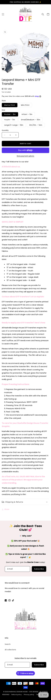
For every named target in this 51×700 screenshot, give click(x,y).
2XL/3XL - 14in (35, 125)
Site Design (33, 692)
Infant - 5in (27, 114)
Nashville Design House (18, 692)
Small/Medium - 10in (30, 119)
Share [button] (7, 509)
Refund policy (17, 694)
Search (8, 644)
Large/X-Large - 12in (13, 125)
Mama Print (9, 105)
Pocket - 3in (10, 114)
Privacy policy (29, 694)
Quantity (5, 130)
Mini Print (25, 105)
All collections (10, 649)
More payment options (25, 156)
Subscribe (39, 569)
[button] (3, 14)
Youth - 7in (9, 119)
